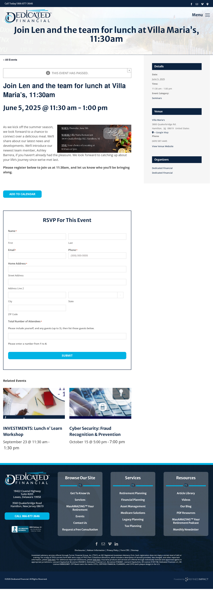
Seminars (157, 98)
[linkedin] (116, 544)
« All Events (10, 59)
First (10, 242)
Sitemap (134, 550)
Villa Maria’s (158, 119)
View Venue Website (162, 146)
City (10, 301)
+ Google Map (161, 132)
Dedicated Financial (162, 168)
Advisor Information (96, 550)
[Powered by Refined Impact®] (191, 579)
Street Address (16, 275)
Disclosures (80, 550)
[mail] (103, 544)
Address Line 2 (16, 288)
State (71, 301)
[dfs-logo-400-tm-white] (27, 473)
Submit (67, 355)
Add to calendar (22, 194)
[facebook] (96, 544)
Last (70, 242)
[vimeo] (109, 544)
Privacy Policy (113, 550)
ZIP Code (13, 314)
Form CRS (125, 550)
